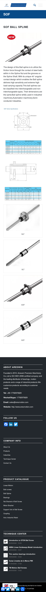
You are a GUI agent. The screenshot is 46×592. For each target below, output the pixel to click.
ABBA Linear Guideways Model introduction (25, 547)
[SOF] (22, 288)
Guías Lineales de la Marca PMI (21, 561)
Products (6, 451)
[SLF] (22, 218)
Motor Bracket (8, 505)
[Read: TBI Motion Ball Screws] (5, 569)
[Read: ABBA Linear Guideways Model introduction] (5, 548)
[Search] (33, 5)
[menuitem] (33, 5)
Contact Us (7, 463)
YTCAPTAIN (30, 589)
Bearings (6, 497)
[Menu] (39, 5)
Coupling (6, 513)
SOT (23, 340)
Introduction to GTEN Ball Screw (21, 540)
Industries (6, 455)
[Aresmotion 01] (19, 5)
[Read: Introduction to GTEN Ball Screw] (5, 541)
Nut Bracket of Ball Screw (12, 501)
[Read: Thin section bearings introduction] (5, 555)
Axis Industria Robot (10, 517)
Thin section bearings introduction (22, 554)
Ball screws (7, 489)
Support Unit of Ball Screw (12, 509)
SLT (23, 269)
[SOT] (22, 324)
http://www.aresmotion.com (22, 406)
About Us (6, 447)
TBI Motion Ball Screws (18, 568)
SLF (22, 234)
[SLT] (22, 253)
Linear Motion (8, 485)
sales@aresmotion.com (18, 402)
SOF (6, 14)
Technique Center (9, 459)
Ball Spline (7, 493)
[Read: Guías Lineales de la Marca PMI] (5, 562)
